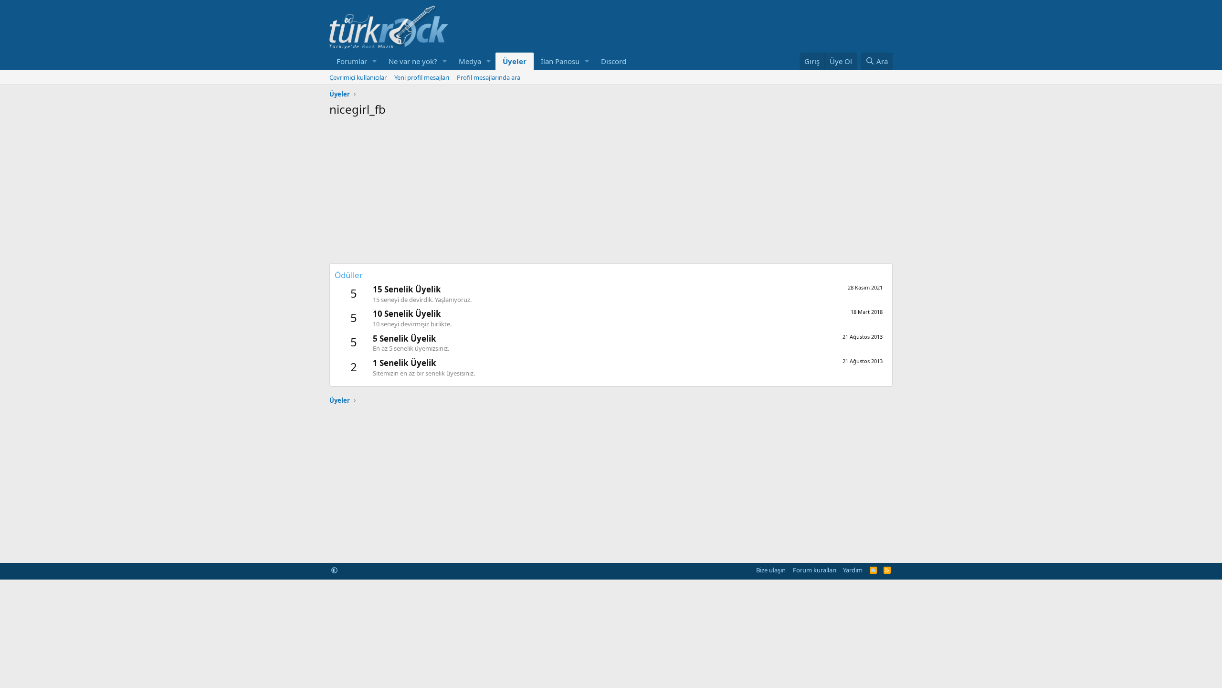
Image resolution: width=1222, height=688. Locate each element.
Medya (470, 61)
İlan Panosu (560, 61)
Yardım (853, 570)
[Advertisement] (611, 189)
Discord (613, 61)
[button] (374, 61)
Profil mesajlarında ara (488, 77)
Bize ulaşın (771, 570)
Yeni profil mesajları (421, 77)
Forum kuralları (814, 570)
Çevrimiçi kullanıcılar (358, 77)
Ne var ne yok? (413, 61)
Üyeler (515, 61)
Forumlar (352, 61)
